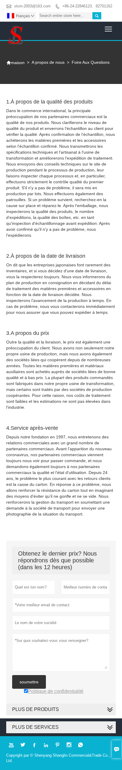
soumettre (29, 682)
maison (15, 62)
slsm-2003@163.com (32, 6)
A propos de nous (48, 62)
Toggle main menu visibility (108, 29)
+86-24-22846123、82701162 (87, 6)
